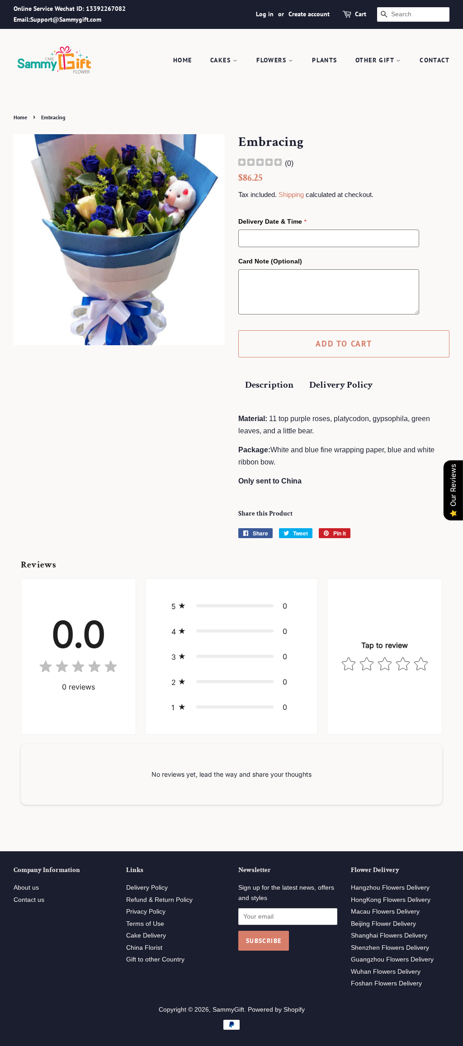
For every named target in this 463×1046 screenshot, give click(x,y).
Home (182, 60)
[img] (260, 163)
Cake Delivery (146, 935)
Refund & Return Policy (159, 899)
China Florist (144, 947)
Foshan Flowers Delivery (386, 983)
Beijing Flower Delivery (383, 923)
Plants (324, 60)
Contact (434, 60)
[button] (231, 606)
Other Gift (375, 60)
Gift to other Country (155, 959)
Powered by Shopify (276, 1009)
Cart (360, 14)
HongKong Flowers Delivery (390, 899)
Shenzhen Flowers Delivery (390, 947)
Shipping (291, 194)
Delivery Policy (341, 385)
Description (269, 385)
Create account (309, 14)
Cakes (221, 60)
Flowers (272, 60)
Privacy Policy (145, 911)
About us (26, 887)
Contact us (29, 899)
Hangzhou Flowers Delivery (390, 887)
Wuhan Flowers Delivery (385, 971)
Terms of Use (145, 923)
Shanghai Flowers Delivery (389, 935)
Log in (265, 14)
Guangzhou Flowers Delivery (392, 959)
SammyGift (228, 1009)
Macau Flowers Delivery (385, 911)
